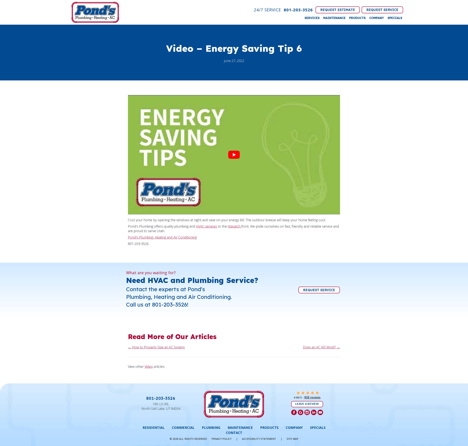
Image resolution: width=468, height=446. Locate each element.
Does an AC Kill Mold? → (321, 347)
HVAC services (206, 226)
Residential (154, 427)
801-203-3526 (298, 9)
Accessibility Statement (259, 439)
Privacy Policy (221, 439)
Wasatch (234, 226)
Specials (395, 18)
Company (376, 18)
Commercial (183, 427)
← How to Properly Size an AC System (156, 347)
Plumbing (211, 427)
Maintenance (334, 18)
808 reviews (312, 397)
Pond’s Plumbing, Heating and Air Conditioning (162, 237)
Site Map (292, 439)
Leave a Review (307, 404)
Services (312, 18)
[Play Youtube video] (234, 154)
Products (357, 18)
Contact (234, 432)
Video (149, 366)
